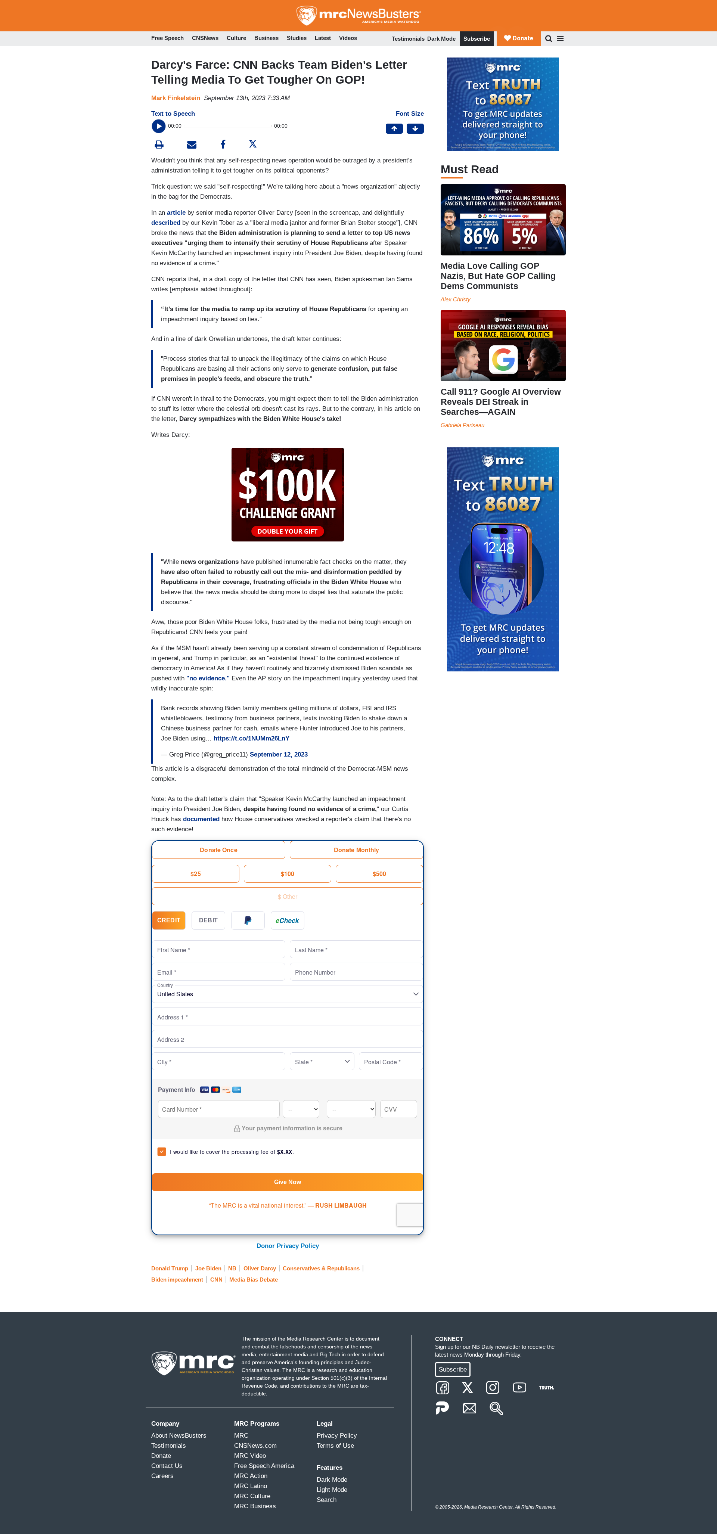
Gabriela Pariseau (462, 425)
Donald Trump (169, 1268)
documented (202, 819)
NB (232, 1268)
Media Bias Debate (253, 1279)
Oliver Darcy (259, 1268)
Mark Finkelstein (175, 98)
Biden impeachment (177, 1279)
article (177, 212)
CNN (216, 1279)
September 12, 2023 (279, 754)
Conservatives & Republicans (321, 1268)
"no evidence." (208, 678)
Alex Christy (456, 299)
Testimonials (408, 38)
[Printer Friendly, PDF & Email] (191, 145)
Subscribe (476, 38)
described (166, 222)
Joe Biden (208, 1268)
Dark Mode (441, 38)
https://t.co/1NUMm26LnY (251, 738)
